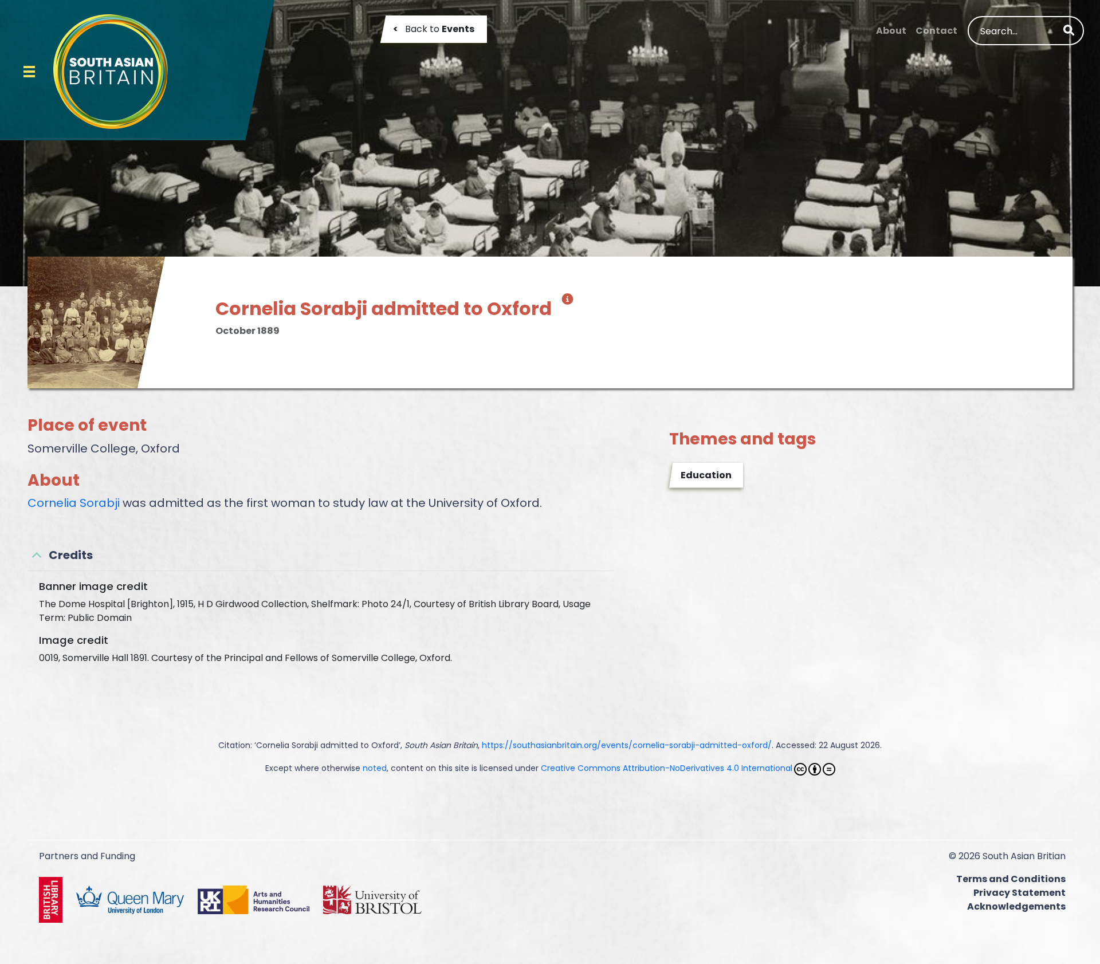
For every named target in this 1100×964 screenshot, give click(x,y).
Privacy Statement (1019, 892)
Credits (71, 555)
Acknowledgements (1016, 906)
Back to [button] (433, 29)
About (891, 30)
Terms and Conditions (1011, 879)
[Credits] (565, 303)
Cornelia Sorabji (74, 503)
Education (706, 475)
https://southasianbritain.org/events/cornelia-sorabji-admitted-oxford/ (627, 745)
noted (375, 768)
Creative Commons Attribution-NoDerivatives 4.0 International (666, 768)
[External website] (53, 899)
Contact (936, 30)
